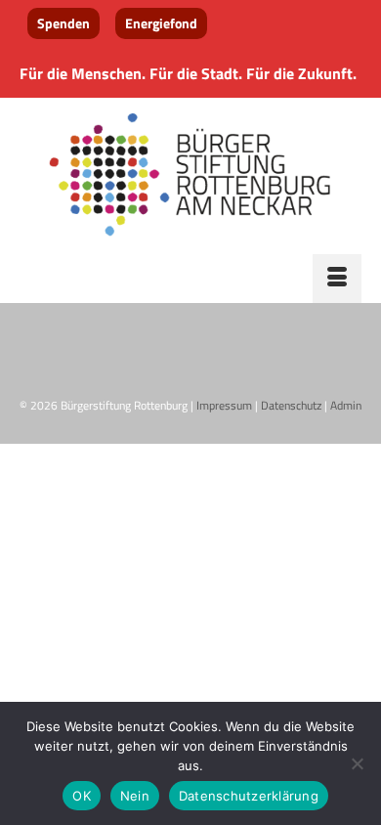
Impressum (224, 405)
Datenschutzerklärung (248, 795)
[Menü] (337, 278)
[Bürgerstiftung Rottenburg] (190, 176)
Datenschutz (291, 405)
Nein (134, 795)
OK (81, 795)
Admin (345, 405)
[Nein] (356, 763)
